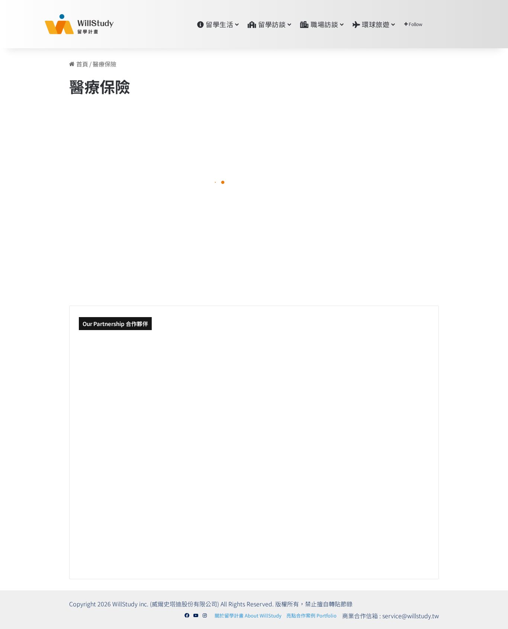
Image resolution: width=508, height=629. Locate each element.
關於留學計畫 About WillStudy (248, 615)
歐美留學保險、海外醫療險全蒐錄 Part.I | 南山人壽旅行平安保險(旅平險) (138, 195)
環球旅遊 (375, 24)
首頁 (81, 63)
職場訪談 (323, 24)
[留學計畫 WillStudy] (61, 24)
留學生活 (219, 24)
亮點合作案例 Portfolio (311, 615)
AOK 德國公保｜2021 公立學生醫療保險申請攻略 (292, 256)
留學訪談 (271, 24)
